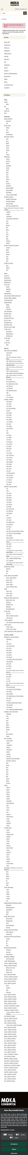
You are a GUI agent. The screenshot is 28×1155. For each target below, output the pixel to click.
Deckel (7, 985)
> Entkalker (8, 212)
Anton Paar (8, 569)
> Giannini (8, 898)
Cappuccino (8, 289)
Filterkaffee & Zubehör (8, 197)
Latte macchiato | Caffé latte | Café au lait (12, 295)
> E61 (7, 430)
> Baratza (8, 792)
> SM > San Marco (9, 475)
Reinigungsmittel (9, 921)
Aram (7, 130)
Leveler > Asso (9, 591)
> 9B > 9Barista (9, 401)
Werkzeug (8, 927)
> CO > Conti (8, 424)
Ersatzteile (8, 988)
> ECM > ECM (8, 664)
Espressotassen (7, 278)
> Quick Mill (8, 823)
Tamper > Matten (9, 584)
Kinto (7, 776)
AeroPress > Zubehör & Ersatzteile (11, 976)
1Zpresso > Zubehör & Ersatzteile (10, 963)
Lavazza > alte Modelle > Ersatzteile (11, 1054)
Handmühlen (8, 185)
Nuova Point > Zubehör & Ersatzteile (11, 1063)
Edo (6, 232)
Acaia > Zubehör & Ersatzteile (10, 974)
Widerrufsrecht (7, 76)
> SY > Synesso (9, 479)
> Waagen (8, 214)
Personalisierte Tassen (8, 85)
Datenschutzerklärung (5, 1130)
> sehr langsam (9, 749)
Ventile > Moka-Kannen (8, 887)
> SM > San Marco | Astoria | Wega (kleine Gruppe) (14, 555)
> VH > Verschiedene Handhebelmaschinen (14, 709)
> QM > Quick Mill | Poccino (11, 390)
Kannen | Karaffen (9, 203)
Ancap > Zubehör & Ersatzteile (10, 983)
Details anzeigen (14, 1153)
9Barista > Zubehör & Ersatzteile (10, 965)
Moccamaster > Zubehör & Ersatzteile (11, 1061)
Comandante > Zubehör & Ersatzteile (11, 1010)
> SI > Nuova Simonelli (10, 473)
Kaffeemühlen (7, 156)
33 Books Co (8, 950)
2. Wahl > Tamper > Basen (11, 629)
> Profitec (8, 821)
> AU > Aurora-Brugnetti (10, 408)
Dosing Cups (8, 602)
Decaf (5, 113)
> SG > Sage (8, 395)
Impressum (6, 70)
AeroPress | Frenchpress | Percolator (11, 245)
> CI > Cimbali (8, 506)
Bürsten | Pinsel (9, 918)
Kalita (7, 238)
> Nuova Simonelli (9, 848)
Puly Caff (8, 243)
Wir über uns (6, 48)
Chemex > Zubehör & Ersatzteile (10, 1008)
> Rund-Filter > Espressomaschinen (13, 758)
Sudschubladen (9, 909)
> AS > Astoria (8, 406)
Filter (5, 106)
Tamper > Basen (9, 580)
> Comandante (9, 801)
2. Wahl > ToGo (7, 342)
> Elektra (7, 839)
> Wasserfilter (9, 216)
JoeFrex (7, 883)
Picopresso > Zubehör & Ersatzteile (11, 1067)
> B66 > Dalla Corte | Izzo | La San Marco (14, 361)
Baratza (7, 163)
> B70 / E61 (8, 355)
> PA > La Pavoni (9, 457)
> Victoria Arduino (9, 863)
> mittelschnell (9, 745)
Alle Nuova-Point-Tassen (9, 318)
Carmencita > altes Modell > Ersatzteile (11, 1005)
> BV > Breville (9, 379)
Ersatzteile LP (7, 87)
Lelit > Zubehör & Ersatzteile (9, 1056)
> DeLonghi (8, 836)
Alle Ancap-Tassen (7, 313)
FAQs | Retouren (7, 45)
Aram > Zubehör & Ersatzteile (10, 994)
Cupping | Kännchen (8, 302)
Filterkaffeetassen (7, 293)
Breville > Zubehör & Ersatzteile (10, 1003)
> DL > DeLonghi (9, 513)
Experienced (8, 121)
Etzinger (7, 168)
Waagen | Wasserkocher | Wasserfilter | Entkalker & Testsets (14, 208)
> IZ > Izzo (8, 679)
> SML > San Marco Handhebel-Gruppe (13, 558)
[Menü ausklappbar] (2, 9)
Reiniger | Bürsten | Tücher (9, 916)
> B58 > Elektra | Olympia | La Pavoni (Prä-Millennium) (14, 376)
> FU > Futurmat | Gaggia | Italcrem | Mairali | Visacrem (14, 671)
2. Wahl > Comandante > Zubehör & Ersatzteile (13, 1013)
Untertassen (8, 309)
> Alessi (7, 889)
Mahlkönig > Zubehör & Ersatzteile (10, 1058)
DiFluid (7, 230)
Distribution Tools (9, 604)
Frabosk (7, 878)
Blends (7, 104)
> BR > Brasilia (9, 413)
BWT (7, 227)
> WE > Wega (8, 484)
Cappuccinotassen (7, 280)
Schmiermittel (9, 934)
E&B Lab (7, 145)
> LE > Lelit (8, 450)
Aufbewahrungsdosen (10, 907)
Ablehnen (14, 1149)
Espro (7, 256)
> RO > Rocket (8, 466)
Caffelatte (8, 291)
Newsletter (17, 9)
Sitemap (5, 67)
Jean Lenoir (8, 952)
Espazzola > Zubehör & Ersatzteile (10, 1018)
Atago (7, 571)
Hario (7, 174)
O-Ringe (5, 785)
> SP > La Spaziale (9, 397)
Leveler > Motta (9, 595)
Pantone (7, 340)
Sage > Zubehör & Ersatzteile (9, 1076)
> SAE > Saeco (9, 468)
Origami (7, 778)
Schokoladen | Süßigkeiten (9, 956)
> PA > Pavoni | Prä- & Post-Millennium (13, 533)
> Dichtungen (8, 714)
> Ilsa (7, 900)
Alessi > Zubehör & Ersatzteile (10, 981)
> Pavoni (7, 819)
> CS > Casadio (9, 426)
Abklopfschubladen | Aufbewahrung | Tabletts (13, 903)
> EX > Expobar (9, 437)
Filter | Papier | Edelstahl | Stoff (12, 206)
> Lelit (7, 812)
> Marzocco (8, 814)
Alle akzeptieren (14, 1144)
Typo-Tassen (6, 275)
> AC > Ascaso (8, 404)
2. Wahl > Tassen (7, 329)
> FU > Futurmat (9, 444)
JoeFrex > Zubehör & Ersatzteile (10, 1043)
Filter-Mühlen (8, 192)
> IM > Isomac (8, 526)
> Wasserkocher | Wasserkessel (12, 218)
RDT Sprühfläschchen (10, 609)
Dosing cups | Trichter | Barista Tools (11, 598)
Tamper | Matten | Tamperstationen (11, 575)
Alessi (7, 139)
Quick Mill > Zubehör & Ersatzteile (10, 1072)
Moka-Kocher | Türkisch (9, 136)
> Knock (7, 810)
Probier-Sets (6, 111)
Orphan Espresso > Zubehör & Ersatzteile (12, 1065)
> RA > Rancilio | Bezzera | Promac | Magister (14, 696)
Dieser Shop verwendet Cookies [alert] (14, 1110)
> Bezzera (8, 794)
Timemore (8, 183)
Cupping (7, 304)
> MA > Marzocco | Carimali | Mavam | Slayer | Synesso (15, 684)
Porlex (7, 181)
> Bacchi (7, 789)
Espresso (6, 102)
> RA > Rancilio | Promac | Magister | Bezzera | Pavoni (14, 540)
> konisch (8, 752)
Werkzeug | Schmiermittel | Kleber (11, 929)
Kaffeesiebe (8, 606)
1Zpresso (8, 159)
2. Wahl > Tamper (7, 624)
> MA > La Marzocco (10, 455)
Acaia (7, 221)
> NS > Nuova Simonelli (10, 687)
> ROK (7, 392)
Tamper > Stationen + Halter (11, 586)
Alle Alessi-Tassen (7, 316)
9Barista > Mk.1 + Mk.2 (10, 967)
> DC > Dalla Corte (9, 428)
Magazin (5, 79)
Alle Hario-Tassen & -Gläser (9, 327)
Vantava (7, 154)
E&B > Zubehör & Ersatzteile (9, 1016)
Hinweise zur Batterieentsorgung (10, 73)
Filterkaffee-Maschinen (10, 201)
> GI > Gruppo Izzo (9, 524)
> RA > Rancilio (9, 464)
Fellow (7, 172)
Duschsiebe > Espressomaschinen (10, 486)
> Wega (7, 865)
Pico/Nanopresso (9, 134)
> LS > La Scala (9, 453)
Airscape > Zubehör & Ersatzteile (10, 979)
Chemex (7, 765)
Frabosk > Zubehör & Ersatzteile (10, 1032)
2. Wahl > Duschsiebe (8, 620)
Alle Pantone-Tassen (8, 324)
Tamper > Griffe (9, 582)
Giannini (7, 150)
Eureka (7, 170)
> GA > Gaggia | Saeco (10, 522)
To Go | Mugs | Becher (8, 300)
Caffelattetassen (7, 282)
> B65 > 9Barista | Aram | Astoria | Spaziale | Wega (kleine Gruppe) (14, 364)
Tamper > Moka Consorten (11, 577)
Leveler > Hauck (9, 593)
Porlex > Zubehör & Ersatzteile (10, 1069)
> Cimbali (8, 798)
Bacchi (7, 132)
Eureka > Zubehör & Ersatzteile (10, 1023)
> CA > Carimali (9, 419)
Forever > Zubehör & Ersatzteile (10, 1029)
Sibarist (7, 781)
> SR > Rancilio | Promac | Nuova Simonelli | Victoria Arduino (14, 563)
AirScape (8, 938)
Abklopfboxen (8, 905)
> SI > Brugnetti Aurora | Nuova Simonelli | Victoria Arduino (14, 551)
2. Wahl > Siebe (7, 611)
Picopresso (8, 241)
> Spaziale (8, 859)
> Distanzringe (9, 639)
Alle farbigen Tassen (8, 322)
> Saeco (7, 856)
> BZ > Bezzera (9, 417)
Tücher (7, 923)
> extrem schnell (9, 740)
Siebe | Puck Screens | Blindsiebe (10, 350)
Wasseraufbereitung (10, 925)
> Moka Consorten (9, 816)
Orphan (7, 179)
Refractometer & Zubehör (9, 566)
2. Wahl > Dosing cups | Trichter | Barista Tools (13, 631)
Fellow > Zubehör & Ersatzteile (10, 1027)
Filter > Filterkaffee (8, 738)
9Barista (7, 127)
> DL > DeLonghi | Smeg (10, 381)
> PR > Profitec (9, 459)
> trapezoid (8, 754)
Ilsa (6, 152)
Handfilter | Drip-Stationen (11, 199)
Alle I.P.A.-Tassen (7, 320)
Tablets (7, 912)
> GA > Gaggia (8, 446)
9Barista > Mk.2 (9, 972)
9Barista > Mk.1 (9, 970)
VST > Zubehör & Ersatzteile (9, 1081)
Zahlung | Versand (7, 53)
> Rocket (7, 825)
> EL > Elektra (8, 435)
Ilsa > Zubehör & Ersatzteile (9, 1040)
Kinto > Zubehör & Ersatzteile (9, 1047)
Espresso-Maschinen (8, 119)
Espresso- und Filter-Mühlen (11, 194)
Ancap (7, 141)
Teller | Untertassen (8, 311)
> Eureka (7, 841)
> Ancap (7, 892)
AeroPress (8, 161)
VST (7, 573)
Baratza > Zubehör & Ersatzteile (10, 999)
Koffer (7, 914)
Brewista (7, 225)
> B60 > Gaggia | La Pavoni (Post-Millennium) (14, 373)
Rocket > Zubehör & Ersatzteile (10, 1074)
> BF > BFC (8, 410)
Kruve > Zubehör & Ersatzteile (10, 1052)
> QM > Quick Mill (9, 462)
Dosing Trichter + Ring (10, 600)
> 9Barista (8, 787)
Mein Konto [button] (22, 9)
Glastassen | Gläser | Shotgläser (10, 298)
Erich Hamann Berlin (10, 959)
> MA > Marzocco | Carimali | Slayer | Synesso (15, 531)
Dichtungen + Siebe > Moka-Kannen (11, 711)
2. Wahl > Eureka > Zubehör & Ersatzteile (14, 1025)
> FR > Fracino (8, 520)
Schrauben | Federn (8, 827)
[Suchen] (25, 13)
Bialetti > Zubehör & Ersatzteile (10, 1001)
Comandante (8, 165)
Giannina (7, 729)
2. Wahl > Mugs (7, 338)
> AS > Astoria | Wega (10, 646)
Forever (7, 148)
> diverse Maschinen (10, 803)
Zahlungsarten (7, 50)
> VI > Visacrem (9, 482)
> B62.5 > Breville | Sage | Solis (12, 371)
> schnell (7, 743)
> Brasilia (8, 796)
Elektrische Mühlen (9, 188)
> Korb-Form (8, 756)
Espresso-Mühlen (9, 190)
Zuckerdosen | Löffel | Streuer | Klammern (12, 936)
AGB (5, 62)
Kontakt (5, 82)
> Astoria (7, 830)
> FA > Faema (8, 439)
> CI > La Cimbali (9, 421)
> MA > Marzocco (9, 386)
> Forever (8, 896)
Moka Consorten (9, 954)
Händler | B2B (7, 42)
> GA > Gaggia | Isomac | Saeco (12, 384)
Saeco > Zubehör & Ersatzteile (10, 1078)
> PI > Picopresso (9, 388)
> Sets (7, 716)
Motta (7, 885)
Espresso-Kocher (7, 125)
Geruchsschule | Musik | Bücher (10, 947)
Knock (7, 177)
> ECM (7, 433)
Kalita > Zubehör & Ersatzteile (10, 1045)
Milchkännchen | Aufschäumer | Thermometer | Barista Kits (13, 868)
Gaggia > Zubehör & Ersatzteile (10, 1034)
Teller (7, 990)
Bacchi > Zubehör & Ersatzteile (10, 996)
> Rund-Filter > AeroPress (11, 760)
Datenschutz (6, 59)
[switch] (5, 1134)
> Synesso (8, 861)
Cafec (7, 763)
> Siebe (7, 718)
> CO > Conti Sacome (10, 509)
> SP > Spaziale (9, 707)
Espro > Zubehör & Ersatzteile (10, 1020)
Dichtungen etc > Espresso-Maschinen (11, 637)
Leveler (5, 589)
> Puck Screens (9, 352)
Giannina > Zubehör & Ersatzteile (10, 1036)
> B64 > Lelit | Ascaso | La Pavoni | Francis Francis (14, 368)
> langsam (8, 747)
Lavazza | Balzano (9, 734)
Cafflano (7, 254)
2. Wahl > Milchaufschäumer (9, 961)
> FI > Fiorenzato (9, 442)
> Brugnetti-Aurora (9, 834)
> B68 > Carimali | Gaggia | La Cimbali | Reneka (13, 358)
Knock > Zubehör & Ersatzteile (10, 1049)
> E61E (7, 491)
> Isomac (7, 843)
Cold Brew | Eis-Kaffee (8, 263)
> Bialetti (7, 894)
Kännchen (8, 307)
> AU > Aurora (8, 648)
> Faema (7, 807)
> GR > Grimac (9, 448)
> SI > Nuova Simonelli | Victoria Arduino (14, 702)
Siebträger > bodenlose (8, 399)
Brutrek (7, 252)
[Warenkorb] (26, 9)
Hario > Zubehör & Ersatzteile (10, 1038)
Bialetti (7, 143)
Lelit (7, 123)
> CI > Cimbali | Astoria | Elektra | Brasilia (14, 659)
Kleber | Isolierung (9, 932)
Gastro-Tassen (7, 284)
